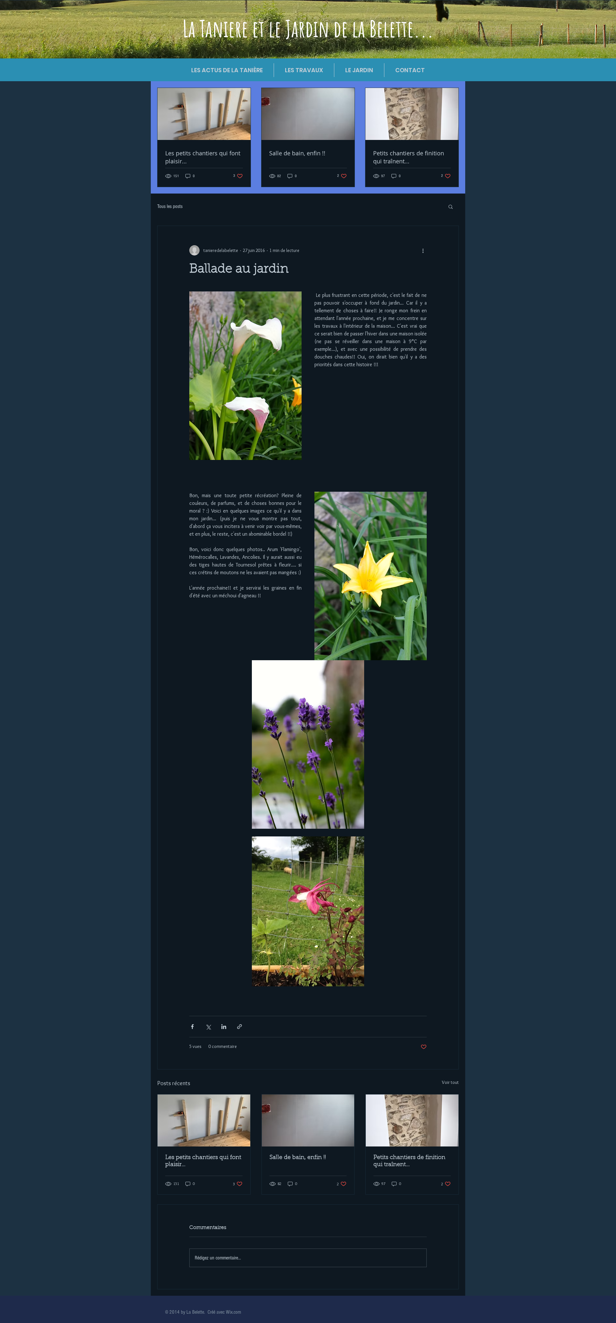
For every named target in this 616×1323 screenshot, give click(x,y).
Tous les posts (170, 206)
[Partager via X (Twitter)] (208, 1027)
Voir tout (450, 1082)
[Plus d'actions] (423, 250)
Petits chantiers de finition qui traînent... (409, 1161)
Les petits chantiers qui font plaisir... (203, 1161)
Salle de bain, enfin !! (298, 1158)
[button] (451, 206)
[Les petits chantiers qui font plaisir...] (204, 1120)
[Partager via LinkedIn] (224, 1027)
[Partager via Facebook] (192, 1027)
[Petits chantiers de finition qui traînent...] (412, 1120)
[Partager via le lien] (239, 1027)
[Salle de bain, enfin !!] (308, 1120)
